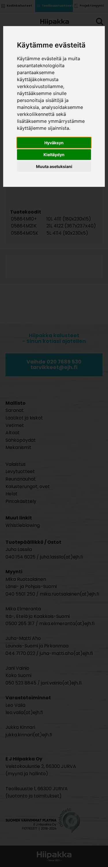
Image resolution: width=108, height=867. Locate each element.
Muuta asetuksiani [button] (54, 166)
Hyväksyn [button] (54, 142)
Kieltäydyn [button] (54, 154)
